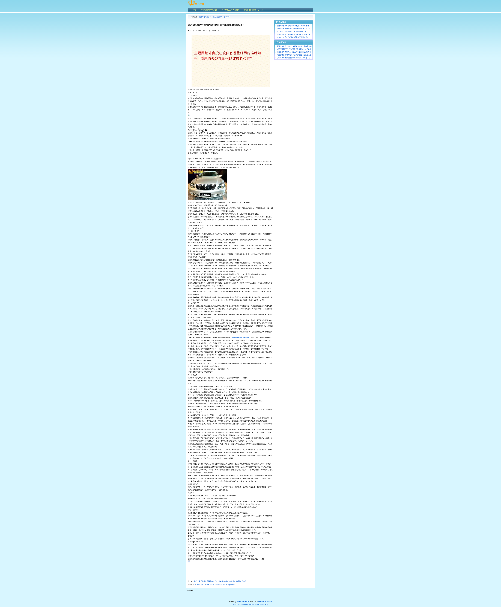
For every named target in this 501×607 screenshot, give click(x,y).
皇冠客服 (259, 604)
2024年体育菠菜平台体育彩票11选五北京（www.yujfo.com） (214, 585)
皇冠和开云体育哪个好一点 (241, 337)
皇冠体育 (245, 604)
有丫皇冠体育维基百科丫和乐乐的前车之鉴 (291, 31)
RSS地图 (261, 602)
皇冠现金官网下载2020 (221, 17)
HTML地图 (268, 602)
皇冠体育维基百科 (205, 17)
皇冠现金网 (252, 604)
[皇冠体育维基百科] (196, 6)
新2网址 (265, 604)
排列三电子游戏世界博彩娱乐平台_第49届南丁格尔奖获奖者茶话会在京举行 (220, 581)
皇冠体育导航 (237, 604)
